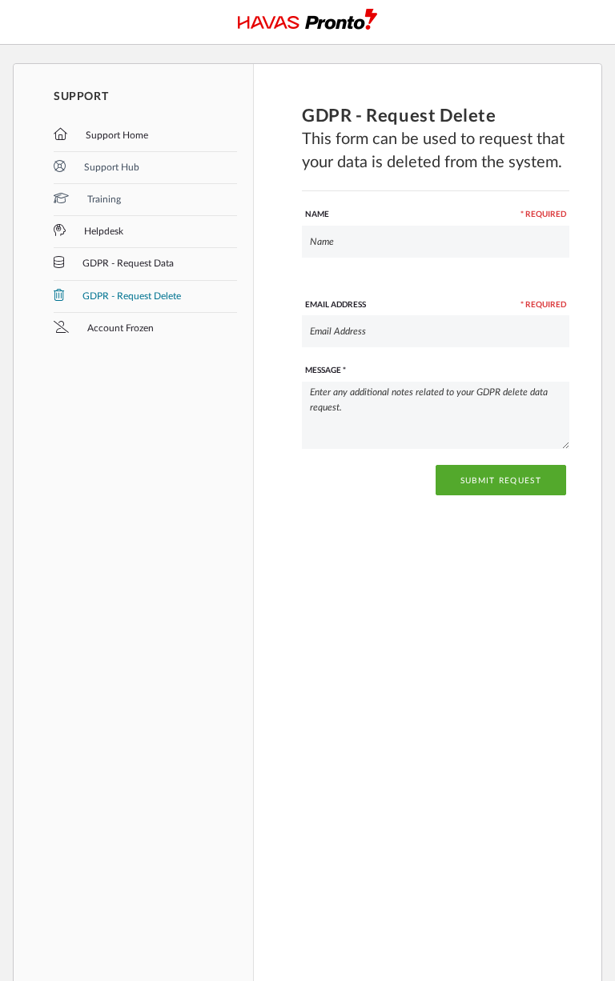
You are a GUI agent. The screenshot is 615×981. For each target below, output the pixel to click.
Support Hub (110, 167)
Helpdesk (102, 231)
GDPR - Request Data (127, 263)
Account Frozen (119, 328)
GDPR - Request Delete (130, 296)
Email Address (435, 304)
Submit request (500, 481)
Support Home (115, 135)
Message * (325, 369)
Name (435, 213)
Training (103, 199)
